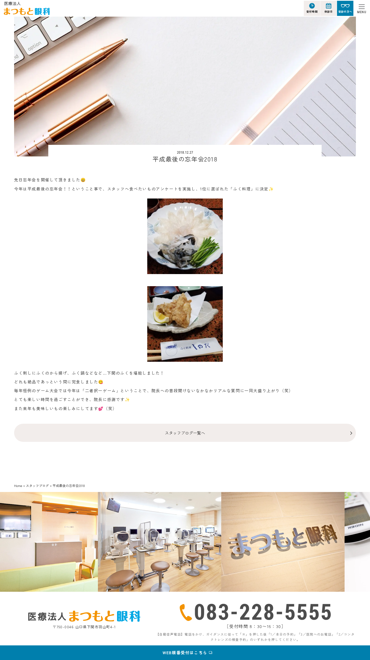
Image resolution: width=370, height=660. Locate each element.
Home (18, 485)
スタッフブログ (37, 485)
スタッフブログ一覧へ (185, 433)
